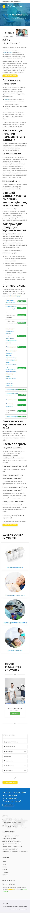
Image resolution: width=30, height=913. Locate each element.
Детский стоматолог (15, 650)
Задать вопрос (8, 805)
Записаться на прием (10, 75)
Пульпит (7, 99)
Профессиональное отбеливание (12, 844)
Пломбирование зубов (15, 567)
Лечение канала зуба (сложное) (12, 395)
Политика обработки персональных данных (14, 851)
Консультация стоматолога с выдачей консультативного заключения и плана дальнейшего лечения (11, 336)
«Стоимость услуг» (15, 296)
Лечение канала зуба (12, 389)
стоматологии (7, 52)
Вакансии (5, 875)
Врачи (4, 861)
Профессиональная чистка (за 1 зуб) (11, 308)
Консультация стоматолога (15, 595)
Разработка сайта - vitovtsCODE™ (19, 909)
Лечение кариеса (11, 347)
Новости (4, 867)
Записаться (15, 713)
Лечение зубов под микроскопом (15, 623)
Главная (6, 18)
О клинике (5, 872)
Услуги (12, 18)
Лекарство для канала (12, 400)
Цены (4, 864)
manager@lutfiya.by (10, 826)
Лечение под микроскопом (9, 405)
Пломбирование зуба (12, 416)
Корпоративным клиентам (10, 849)
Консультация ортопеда (9, 838)
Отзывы (4, 869)
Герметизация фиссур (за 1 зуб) (10, 301)
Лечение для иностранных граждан (12, 846)
